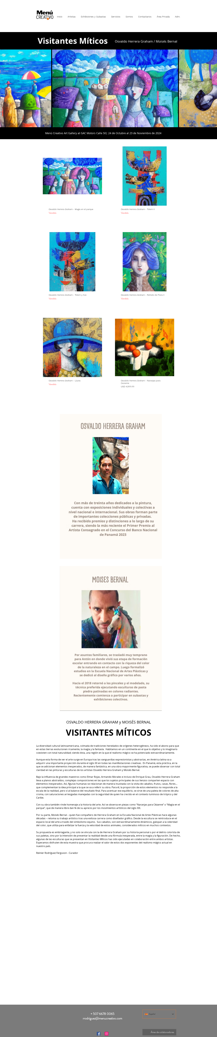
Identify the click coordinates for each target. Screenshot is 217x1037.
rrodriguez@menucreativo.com (102, 1018)
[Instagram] (106, 1034)
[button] (71, 15)
